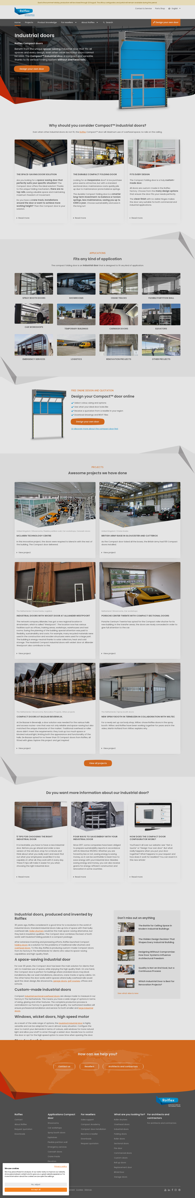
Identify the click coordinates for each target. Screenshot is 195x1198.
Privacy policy (60, 1166)
